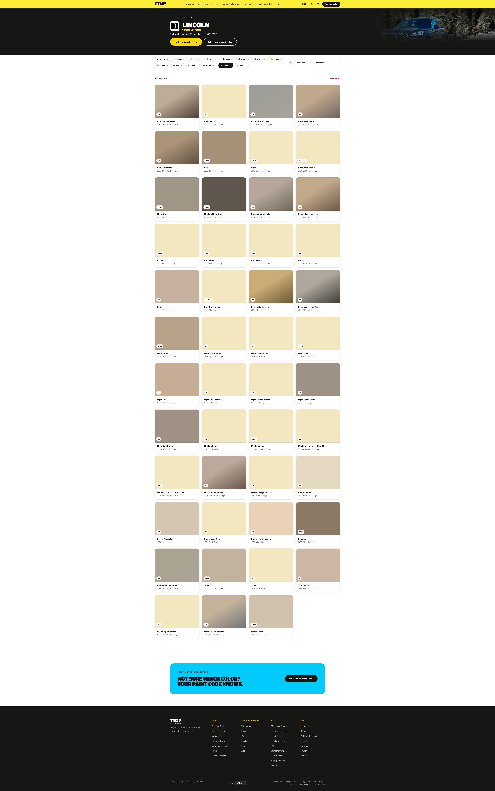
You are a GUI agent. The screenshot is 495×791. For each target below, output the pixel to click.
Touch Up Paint (193, 4)
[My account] (311, 4)
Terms (303, 731)
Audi (243, 750)
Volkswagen (246, 726)
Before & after (277, 755)
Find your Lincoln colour (186, 41)
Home (172, 18)
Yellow (278, 59)
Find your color (331, 4)
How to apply (248, 4)
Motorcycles (217, 736)
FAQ (278, 4)
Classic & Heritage (219, 741)
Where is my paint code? (220, 41)
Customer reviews (265, 4)
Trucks (214, 750)
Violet (194, 65)
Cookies (304, 755)
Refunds (304, 745)
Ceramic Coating (211, 4)
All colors (163, 59)
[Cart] (318, 4)
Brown (210, 65)
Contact (274, 765)
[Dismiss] (35, 782)
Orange (164, 65)
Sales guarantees (278, 760)
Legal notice (306, 726)
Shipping (304, 741)
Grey (213, 59)
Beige (227, 65)
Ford (243, 745)
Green (261, 59)
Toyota (244, 736)
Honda (244, 741)
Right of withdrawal (309, 736)
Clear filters (335, 78)
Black (229, 59)
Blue (245, 59)
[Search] (291, 62)
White (181, 59)
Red (179, 65)
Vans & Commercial (220, 745)
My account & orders (279, 726)
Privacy (304, 750)
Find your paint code (230, 4)
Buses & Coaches (219, 755)
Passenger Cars (218, 731)
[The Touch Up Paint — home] (160, 4)
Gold (243, 65)
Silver (197, 59)
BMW (243, 731)
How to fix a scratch (279, 741)
